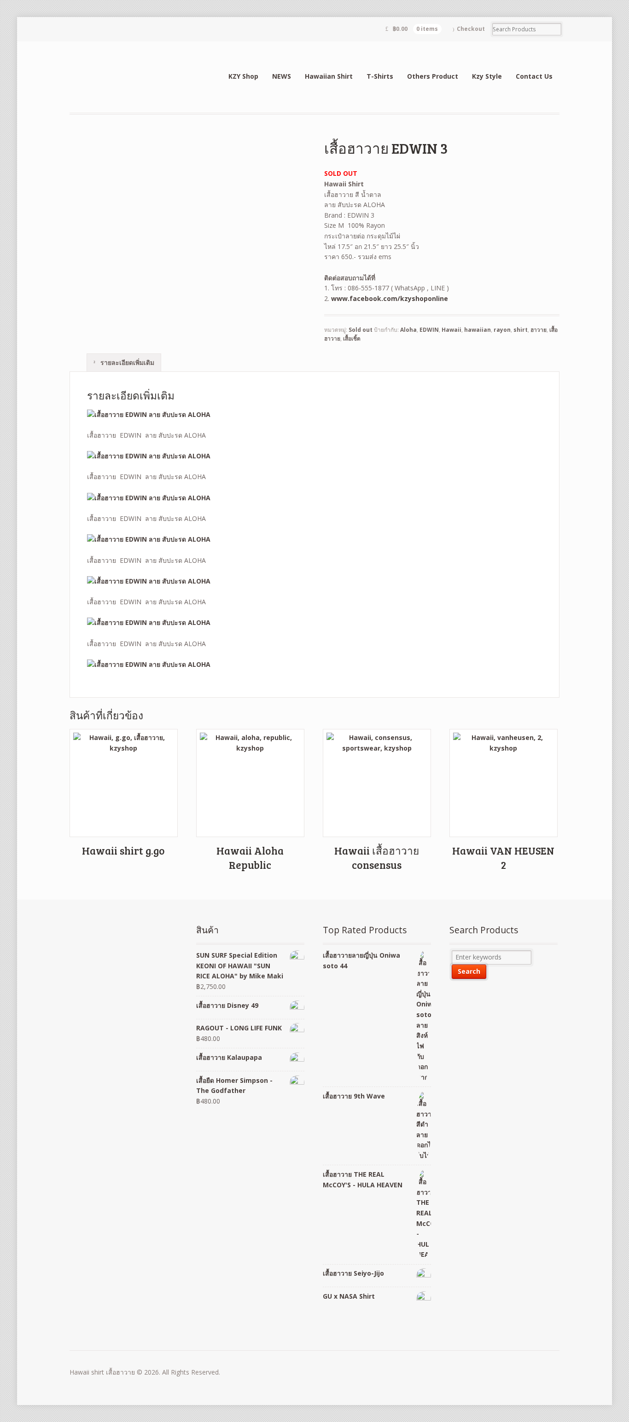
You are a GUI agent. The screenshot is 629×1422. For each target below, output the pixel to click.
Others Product (432, 76)
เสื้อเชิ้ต (352, 338)
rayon (502, 330)
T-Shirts (380, 76)
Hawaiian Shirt (329, 76)
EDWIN (429, 330)
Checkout (471, 29)
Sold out (361, 330)
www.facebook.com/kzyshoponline (389, 298)
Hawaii (451, 330)
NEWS (281, 76)
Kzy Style (487, 76)
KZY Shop (243, 76)
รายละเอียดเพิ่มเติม (126, 362)
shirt (520, 330)
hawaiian (477, 330)
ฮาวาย (538, 330)
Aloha (408, 330)
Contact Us (534, 76)
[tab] (124, 362)
